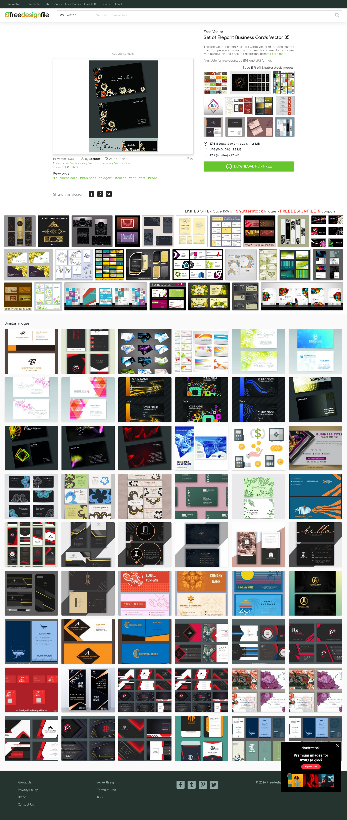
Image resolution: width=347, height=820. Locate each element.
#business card (65, 178)
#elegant (105, 178)
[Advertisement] (123, 40)
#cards (120, 178)
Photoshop (53, 4)
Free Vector (12, 4)
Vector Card (123, 163)
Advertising (105, 782)
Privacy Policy (28, 789)
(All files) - (224, 155)
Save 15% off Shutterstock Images (268, 67)
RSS (100, 797)
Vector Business (99, 163)
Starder (94, 158)
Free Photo (33, 4)
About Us (25, 782)
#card (152, 178)
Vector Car (77, 163)
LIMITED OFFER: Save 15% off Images (231, 211)
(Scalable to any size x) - (235, 143)
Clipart (117, 4)
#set (142, 178)
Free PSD (90, 4)
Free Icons (72, 4)
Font (105, 4)
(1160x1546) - (226, 149)
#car (132, 178)
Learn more (278, 53)
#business (88, 178)
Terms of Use (106, 789)
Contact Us (26, 804)
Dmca (22, 797)
